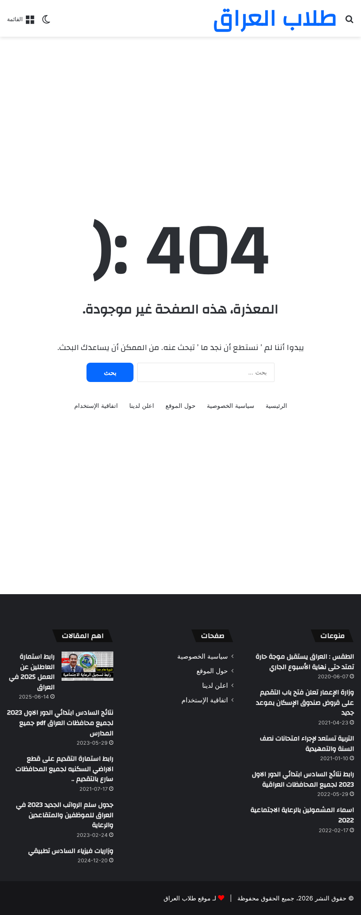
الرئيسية (276, 405)
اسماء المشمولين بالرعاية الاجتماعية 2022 (302, 815)
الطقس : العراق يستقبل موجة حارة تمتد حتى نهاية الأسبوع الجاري (305, 662)
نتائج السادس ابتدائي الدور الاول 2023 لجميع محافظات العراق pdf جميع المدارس (60, 723)
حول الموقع (180, 405)
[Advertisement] (180, 112)
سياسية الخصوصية (230, 405)
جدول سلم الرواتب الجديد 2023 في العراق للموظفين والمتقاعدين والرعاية (64, 815)
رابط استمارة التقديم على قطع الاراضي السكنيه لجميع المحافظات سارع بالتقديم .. (64, 769)
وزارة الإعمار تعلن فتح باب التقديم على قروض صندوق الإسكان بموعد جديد (305, 702)
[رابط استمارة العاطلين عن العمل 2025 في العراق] (87, 666)
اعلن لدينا (141, 405)
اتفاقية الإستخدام (96, 405)
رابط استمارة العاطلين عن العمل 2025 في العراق (32, 672)
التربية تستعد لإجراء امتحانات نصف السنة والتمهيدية (307, 743)
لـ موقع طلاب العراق (190, 898)
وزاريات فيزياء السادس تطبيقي (70, 851)
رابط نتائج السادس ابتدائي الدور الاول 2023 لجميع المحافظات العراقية (303, 779)
